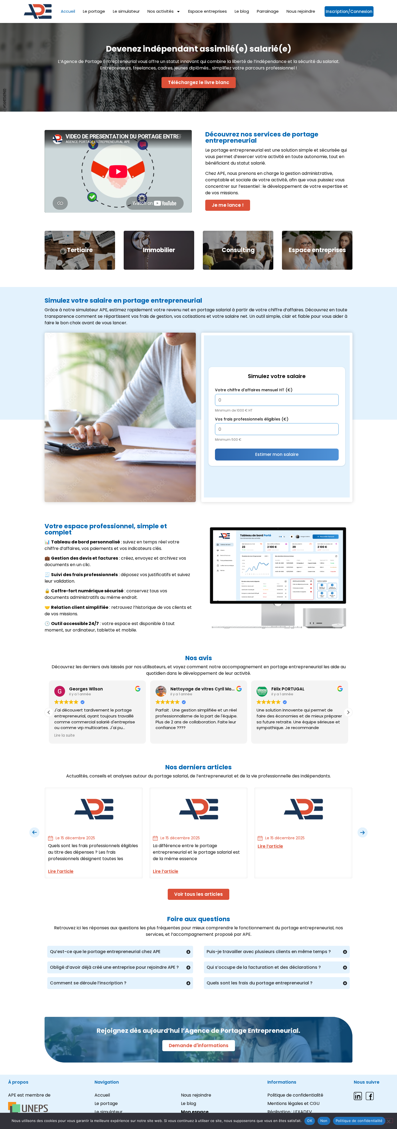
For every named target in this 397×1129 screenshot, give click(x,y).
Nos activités (160, 11)
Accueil (68, 11)
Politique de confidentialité (359, 1120)
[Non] (388, 1120)
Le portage (94, 11)
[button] (348, 712)
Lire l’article (60, 871)
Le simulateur (126, 11)
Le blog (242, 11)
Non (324, 1120)
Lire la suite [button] (64, 735)
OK (309, 1120)
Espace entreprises (207, 11)
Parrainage (268, 11)
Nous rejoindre (301, 11)
